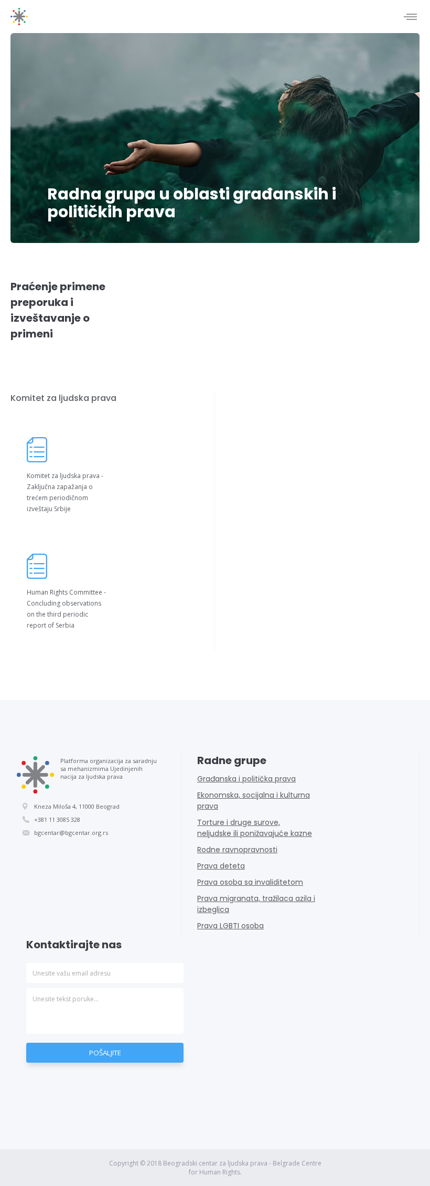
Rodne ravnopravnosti (237, 849)
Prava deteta (221, 866)
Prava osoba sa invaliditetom (250, 882)
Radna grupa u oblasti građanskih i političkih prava (191, 203)
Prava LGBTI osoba (230, 925)
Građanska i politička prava (246, 779)
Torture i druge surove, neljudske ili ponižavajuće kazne (254, 828)
